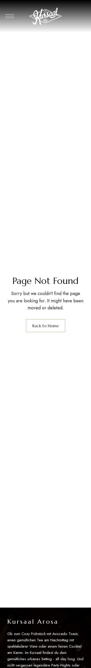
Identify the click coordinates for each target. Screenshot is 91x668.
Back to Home (45, 325)
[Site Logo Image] (45, 16)
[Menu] (9, 16)
